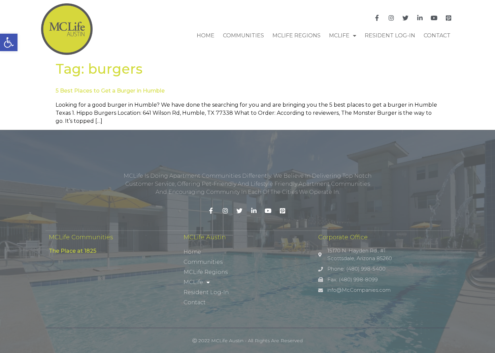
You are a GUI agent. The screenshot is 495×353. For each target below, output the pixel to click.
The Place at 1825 (72, 251)
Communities (243, 35)
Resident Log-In (390, 35)
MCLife (339, 35)
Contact (437, 35)
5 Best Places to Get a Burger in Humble (110, 90)
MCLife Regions (296, 35)
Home (205, 35)
